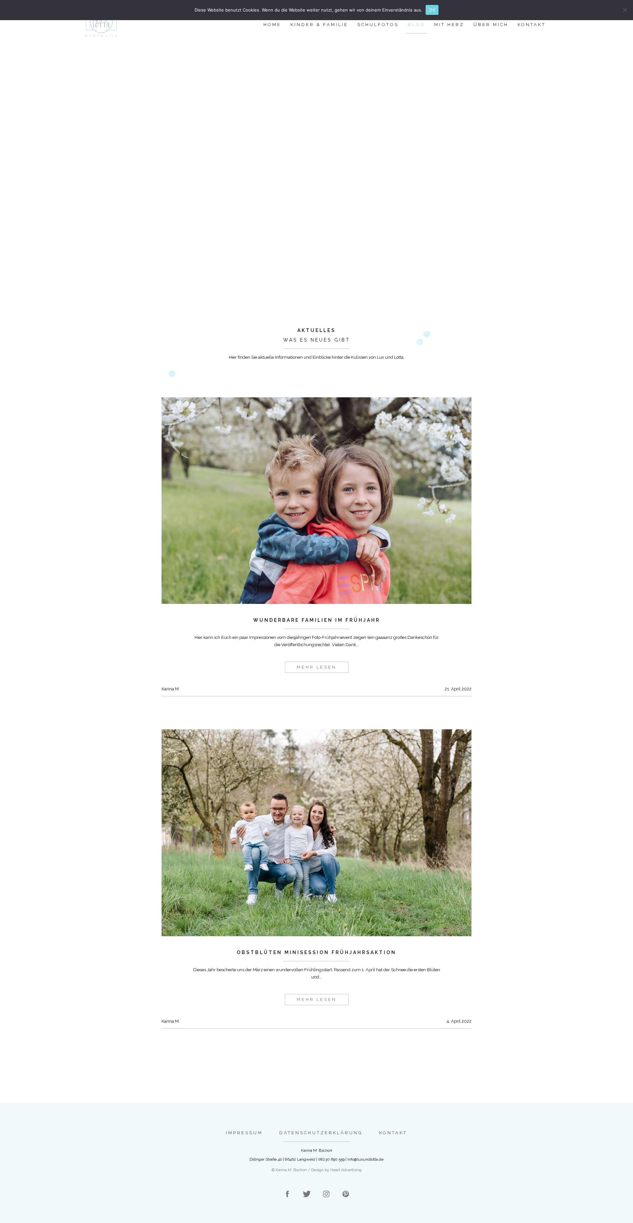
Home (272, 24)
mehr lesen (317, 667)
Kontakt (532, 24)
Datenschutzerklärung (321, 1132)
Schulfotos (378, 24)
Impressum (244, 1132)
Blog (416, 24)
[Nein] (624, 10)
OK (432, 10)
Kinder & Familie (319, 24)
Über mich (490, 24)
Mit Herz (449, 24)
